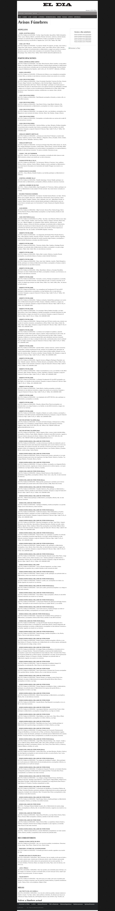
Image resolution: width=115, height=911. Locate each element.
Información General (51, 17)
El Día (25, 907)
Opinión (59, 17)
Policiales (64, 17)
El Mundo (24, 17)
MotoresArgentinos (65, 904)
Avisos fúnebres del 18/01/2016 (82, 40)
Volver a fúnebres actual (30, 900)
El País (29, 17)
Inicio (19, 17)
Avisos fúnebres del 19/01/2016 (82, 38)
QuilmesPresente (89, 904)
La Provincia (41, 17)
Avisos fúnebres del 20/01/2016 (82, 36)
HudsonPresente (42, 904)
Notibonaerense (78, 904)
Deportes (70, 17)
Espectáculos (77, 17)
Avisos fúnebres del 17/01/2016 (82, 41)
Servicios (35, 13)
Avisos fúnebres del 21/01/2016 (82, 34)
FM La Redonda (53, 904)
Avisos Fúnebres (28, 13)
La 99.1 (33, 904)
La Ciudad (35, 17)
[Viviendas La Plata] (74, 48)
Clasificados (21, 13)
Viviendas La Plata (24, 904)
